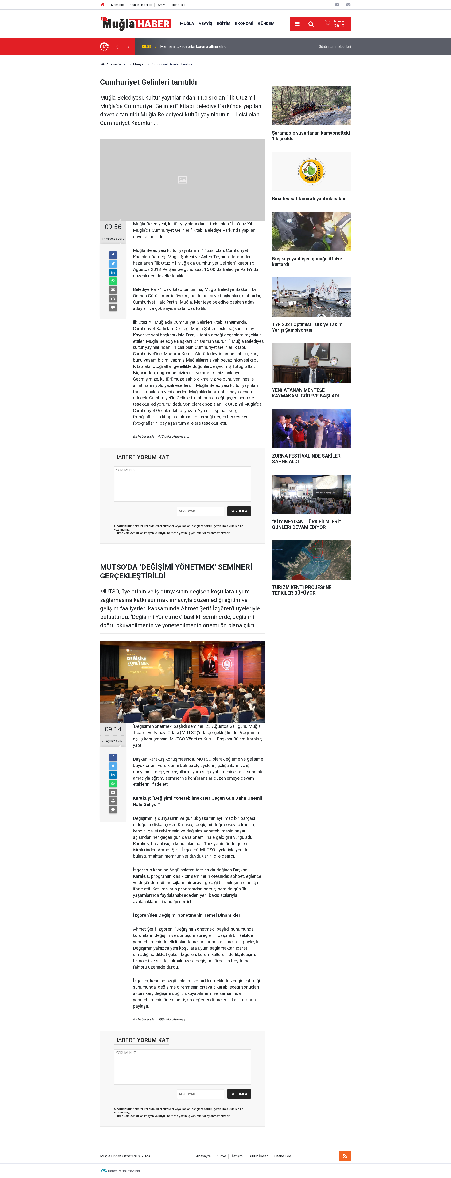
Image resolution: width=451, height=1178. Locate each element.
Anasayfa (203, 1156)
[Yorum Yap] (113, 307)
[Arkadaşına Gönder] (113, 290)
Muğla (187, 23)
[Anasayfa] (102, 5)
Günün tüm (335, 46)
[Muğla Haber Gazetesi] (135, 23)
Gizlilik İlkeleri (258, 1156)
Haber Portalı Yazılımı (124, 1171)
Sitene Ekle (178, 5)
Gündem (266, 23)
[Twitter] (113, 264)
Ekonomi (244, 23)
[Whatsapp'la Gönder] (113, 281)
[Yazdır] (113, 298)
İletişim (237, 1156)
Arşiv (161, 5)
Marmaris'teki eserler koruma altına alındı (193, 46)
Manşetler (117, 5)
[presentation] (117, 47)
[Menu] (297, 23)
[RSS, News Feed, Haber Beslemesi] (345, 1156)
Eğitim (223, 23)
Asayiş (205, 23)
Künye (221, 1156)
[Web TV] (337, 4)
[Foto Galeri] (348, 4)
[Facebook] (113, 255)
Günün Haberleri (141, 5)
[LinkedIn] (113, 272)
